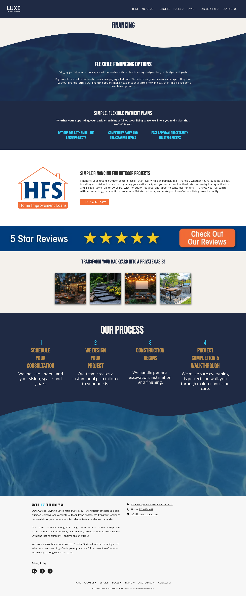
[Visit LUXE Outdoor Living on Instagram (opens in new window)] (50, 571)
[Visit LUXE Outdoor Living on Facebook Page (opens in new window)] (42, 571)
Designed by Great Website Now (143, 588)
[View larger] (70, 288)
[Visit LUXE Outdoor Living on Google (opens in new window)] (34, 571)
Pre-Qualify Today (95, 202)
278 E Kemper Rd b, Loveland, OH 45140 (152, 504)
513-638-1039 (146, 509)
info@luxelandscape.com (144, 514)
